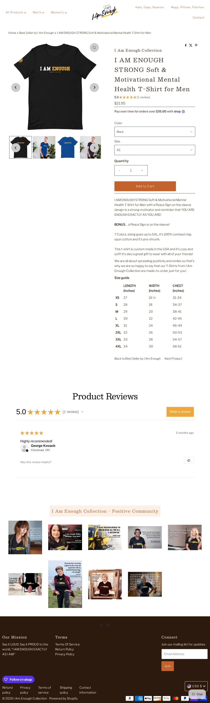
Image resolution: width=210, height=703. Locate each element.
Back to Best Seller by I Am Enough (137, 358)
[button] (82, 411)
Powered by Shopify (63, 698)
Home (12, 32)
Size (117, 141)
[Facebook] (101, 624)
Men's (37, 12)
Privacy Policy (64, 654)
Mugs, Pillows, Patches (187, 7)
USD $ (197, 686)
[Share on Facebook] (186, 46)
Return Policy (64, 649)
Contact (198, 17)
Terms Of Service (67, 644)
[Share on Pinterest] (196, 46)
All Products (15, 12)
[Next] (94, 87)
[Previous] (15, 87)
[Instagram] (108, 624)
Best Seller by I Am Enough (36, 32)
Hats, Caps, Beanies (149, 7)
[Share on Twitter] (191, 46)
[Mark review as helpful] (189, 460)
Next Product (173, 358)
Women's (58, 12)
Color (118, 123)
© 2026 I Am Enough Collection (24, 698)
